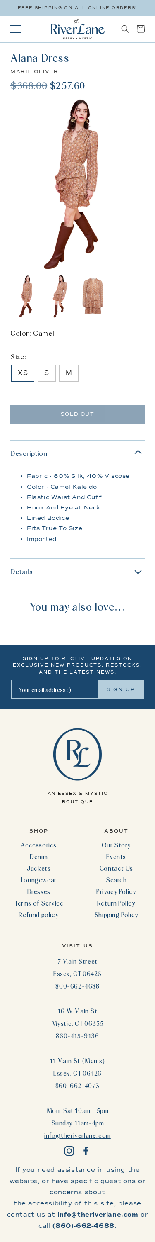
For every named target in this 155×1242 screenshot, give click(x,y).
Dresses (38, 891)
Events (116, 856)
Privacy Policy (116, 891)
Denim (39, 856)
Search (116, 880)
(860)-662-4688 (83, 1226)
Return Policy (116, 903)
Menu (15, 29)
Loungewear (39, 880)
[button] (125, 29)
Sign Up (121, 689)
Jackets (38, 868)
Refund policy (39, 915)
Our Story (116, 845)
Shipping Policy (116, 915)
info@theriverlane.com (77, 1135)
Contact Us (116, 868)
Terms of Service (39, 903)
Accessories (39, 845)
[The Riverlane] (78, 29)
